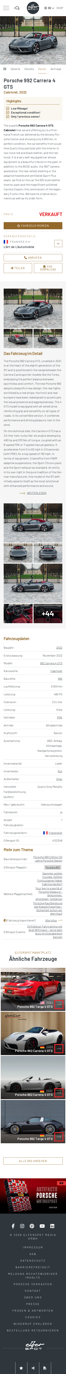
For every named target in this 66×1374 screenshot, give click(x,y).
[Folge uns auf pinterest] (32, 1226)
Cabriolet (56, 671)
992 (60, 678)
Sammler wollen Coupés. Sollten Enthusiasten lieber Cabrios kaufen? (49, 879)
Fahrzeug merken (34, 225)
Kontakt (33, 1290)
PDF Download (48, 268)
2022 (59, 647)
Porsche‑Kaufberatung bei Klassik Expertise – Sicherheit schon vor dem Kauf (47, 908)
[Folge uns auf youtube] (42, 1226)
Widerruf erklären (33, 1323)
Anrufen (34, 257)
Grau (59, 779)
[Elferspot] (33, 7)
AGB (33, 1254)
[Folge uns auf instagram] (22, 1226)
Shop (59, 8)
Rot (60, 771)
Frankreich (55, 832)
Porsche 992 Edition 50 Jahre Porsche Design (47, 858)
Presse (33, 1303)
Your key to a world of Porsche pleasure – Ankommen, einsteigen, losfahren (48, 893)
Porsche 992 (53, 867)
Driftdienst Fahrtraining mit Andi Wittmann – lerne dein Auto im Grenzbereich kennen (44, 932)
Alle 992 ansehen (33, 1161)
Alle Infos (51, 920)
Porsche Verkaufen (33, 1284)
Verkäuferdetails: (20, 236)
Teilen (19, 268)
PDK (59, 717)
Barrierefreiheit (33, 1267)
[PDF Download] (45, 1368)
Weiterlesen (36, 493)
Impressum (33, 1247)
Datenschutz (33, 1260)
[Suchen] (17, 8)
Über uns (33, 1297)
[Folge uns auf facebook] (13, 1226)
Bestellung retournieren (33, 1330)
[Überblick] (4, 69)
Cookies (33, 1317)
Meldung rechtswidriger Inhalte (33, 1275)
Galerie (15, 69)
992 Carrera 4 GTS (51, 663)
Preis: (9, 214)
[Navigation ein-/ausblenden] (6, 8)
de (49, 8)
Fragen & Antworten (33, 1310)
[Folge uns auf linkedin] (52, 1226)
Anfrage (56, 69)
